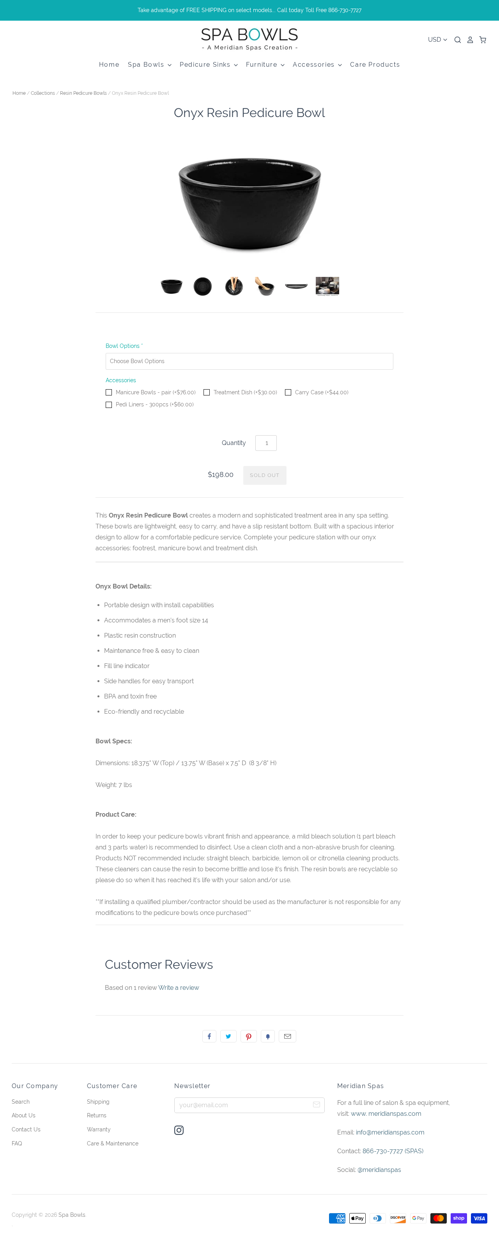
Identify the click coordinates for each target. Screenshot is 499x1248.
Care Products (375, 64)
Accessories (315, 64)
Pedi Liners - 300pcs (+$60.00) (155, 404)
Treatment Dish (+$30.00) (245, 392)
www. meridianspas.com (386, 1113)
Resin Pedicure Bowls (83, 93)
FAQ (17, 1143)
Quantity (234, 443)
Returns (96, 1115)
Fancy (268, 1036)
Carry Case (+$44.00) (322, 392)
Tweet (228, 1036)
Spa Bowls (147, 64)
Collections (43, 93)
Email (287, 1036)
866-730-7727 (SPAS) (393, 1151)
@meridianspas (379, 1170)
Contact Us (26, 1129)
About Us (23, 1115)
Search (21, 1102)
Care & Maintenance (112, 1143)
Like (209, 1036)
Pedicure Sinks (206, 64)
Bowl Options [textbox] (124, 346)
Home (109, 64)
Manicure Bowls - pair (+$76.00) (156, 392)
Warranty (99, 1129)
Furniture (263, 64)
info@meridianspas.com (390, 1132)
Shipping (98, 1102)
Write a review (178, 987)
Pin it (249, 1036)
